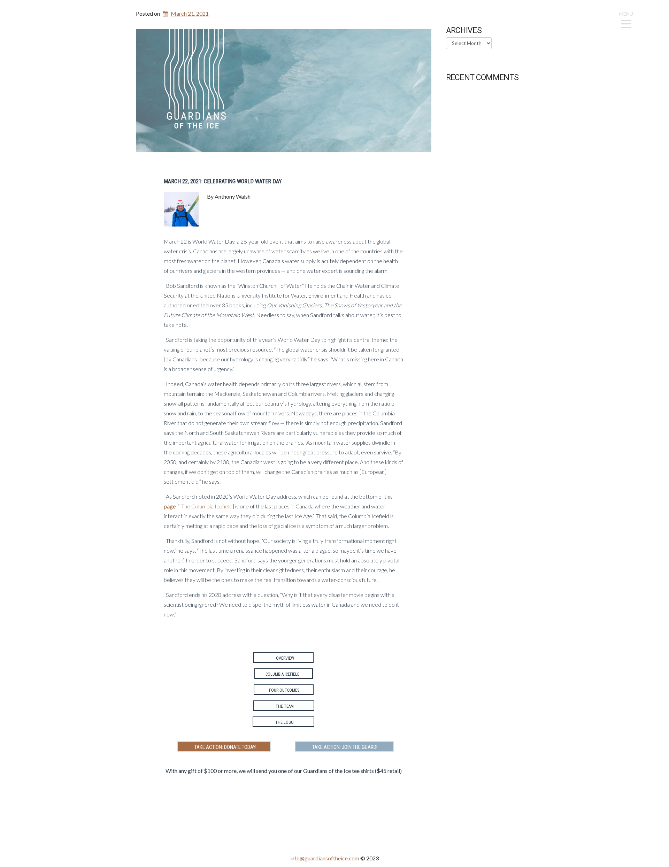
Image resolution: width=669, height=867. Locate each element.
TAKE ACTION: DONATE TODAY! (224, 747)
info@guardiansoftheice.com (324, 858)
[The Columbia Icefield (205, 506)
